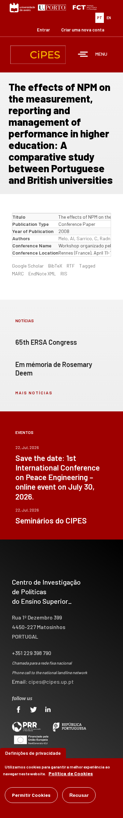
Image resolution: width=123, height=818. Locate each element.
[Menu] (83, 55)
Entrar (43, 29)
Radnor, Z (110, 238)
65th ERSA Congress (46, 342)
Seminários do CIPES (51, 520)
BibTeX (55, 266)
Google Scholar (28, 266)
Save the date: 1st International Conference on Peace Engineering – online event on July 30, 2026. (57, 477)
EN (109, 17)
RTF (71, 266)
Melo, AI (66, 238)
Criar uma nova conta (82, 29)
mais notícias (34, 392)
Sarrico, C (87, 238)
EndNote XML (42, 273)
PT (99, 17)
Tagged (87, 266)
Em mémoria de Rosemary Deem (53, 368)
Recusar (78, 795)
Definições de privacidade (33, 753)
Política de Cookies (71, 773)
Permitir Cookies (31, 795)
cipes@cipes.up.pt (51, 681)
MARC (18, 273)
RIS (63, 273)
